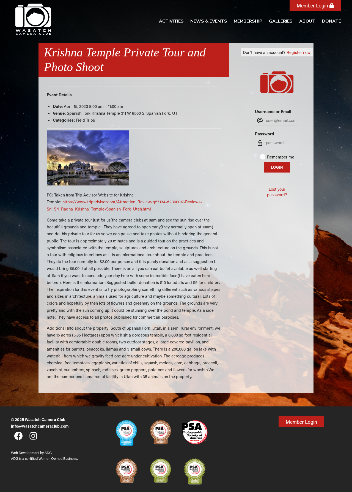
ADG (48, 452)
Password (264, 133)
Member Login (313, 5)
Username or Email (273, 111)
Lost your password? (277, 191)
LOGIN (277, 167)
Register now (299, 52)
